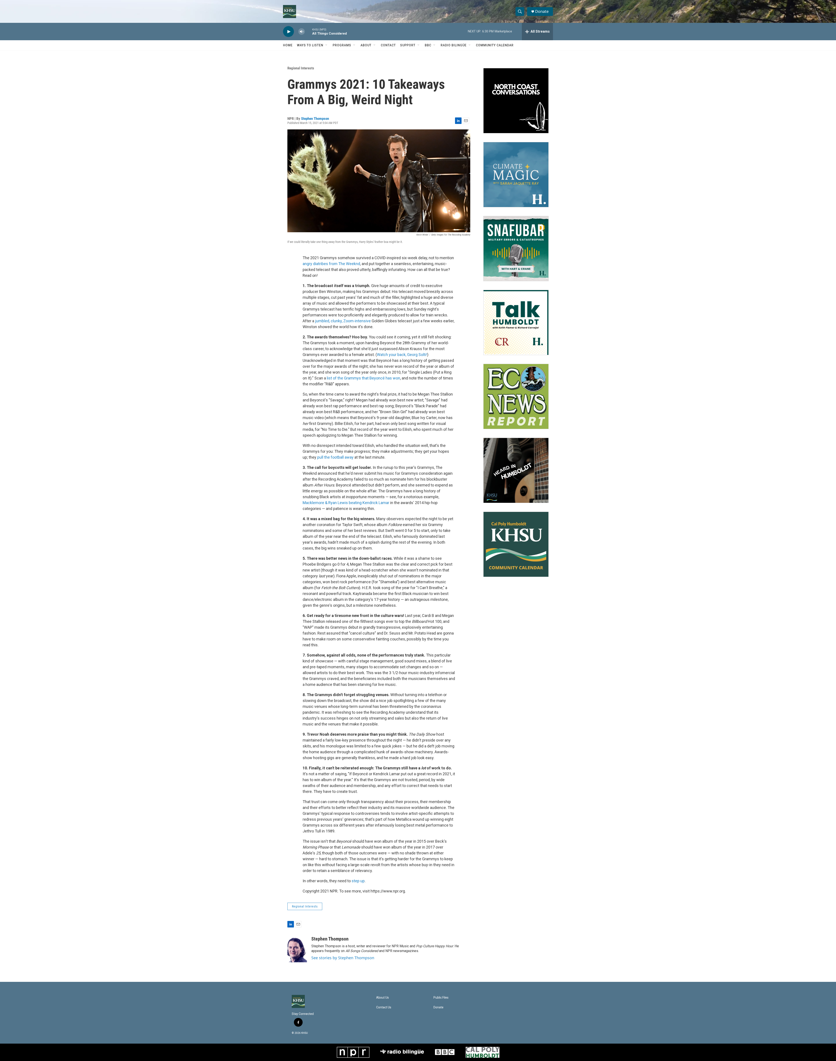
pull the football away (335, 457)
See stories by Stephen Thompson (342, 957)
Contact (388, 45)
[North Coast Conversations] (516, 100)
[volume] (301, 32)
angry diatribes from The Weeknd (331, 263)
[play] (288, 31)
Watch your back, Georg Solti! (402, 354)
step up (358, 881)
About (366, 45)
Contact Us (383, 1007)
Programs (342, 45)
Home (288, 45)
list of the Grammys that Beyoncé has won (363, 378)
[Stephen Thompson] (297, 949)
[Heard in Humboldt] (516, 470)
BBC (428, 45)
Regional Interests (300, 68)
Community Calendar (495, 45)
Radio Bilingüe (454, 45)
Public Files (440, 997)
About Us (382, 997)
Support (407, 45)
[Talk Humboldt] (516, 322)
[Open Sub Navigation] (326, 45)
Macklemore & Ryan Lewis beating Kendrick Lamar (346, 502)
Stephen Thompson (315, 118)
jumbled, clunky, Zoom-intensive (343, 321)
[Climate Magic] (516, 174)
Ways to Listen (310, 45)
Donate (542, 11)
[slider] (308, 31)
